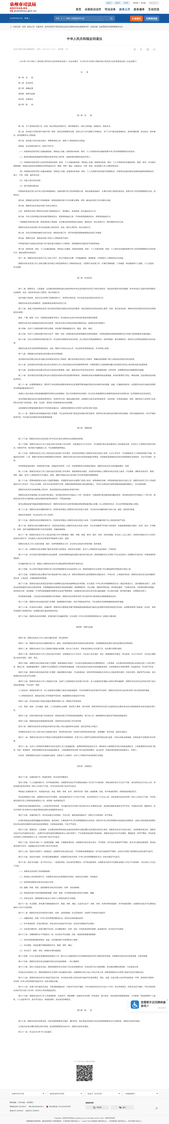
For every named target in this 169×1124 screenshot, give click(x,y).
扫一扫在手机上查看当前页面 (84, 1061)
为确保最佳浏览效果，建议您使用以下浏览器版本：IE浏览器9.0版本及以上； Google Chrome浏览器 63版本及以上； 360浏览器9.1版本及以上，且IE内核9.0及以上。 (84, 1121)
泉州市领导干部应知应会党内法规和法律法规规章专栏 (67, 27)
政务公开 (124, 9)
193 (66, 49)
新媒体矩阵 (90, 1103)
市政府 (126, 3)
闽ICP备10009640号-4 (36, 1106)
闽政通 (99, 1107)
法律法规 (94, 27)
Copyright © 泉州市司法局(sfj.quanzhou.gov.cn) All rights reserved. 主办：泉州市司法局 (84, 1118)
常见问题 (21, 1102)
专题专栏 (39, 27)
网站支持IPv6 (154, 3)
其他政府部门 (130, 1094)
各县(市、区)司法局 (95, 1094)
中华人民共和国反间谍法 (84, 39)
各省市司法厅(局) (18, 1094)
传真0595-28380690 (32, 1111)
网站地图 (13, 1102)
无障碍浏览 (151, 18)
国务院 (109, 3)
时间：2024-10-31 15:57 (46, 49)
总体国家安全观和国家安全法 (111, 27)
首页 (78, 9)
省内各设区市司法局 (57, 1094)
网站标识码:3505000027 (18, 1106)
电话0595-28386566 (16, 1111)
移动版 (143, 3)
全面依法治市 (93, 9)
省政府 (117, 3)
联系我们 (30, 1102)
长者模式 (136, 18)
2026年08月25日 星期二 (20, 18)
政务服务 (139, 9)
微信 (124, 1107)
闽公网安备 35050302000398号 (60, 1106)
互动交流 (153, 9)
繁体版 (135, 3)
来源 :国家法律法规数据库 (24, 49)
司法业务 (110, 9)
